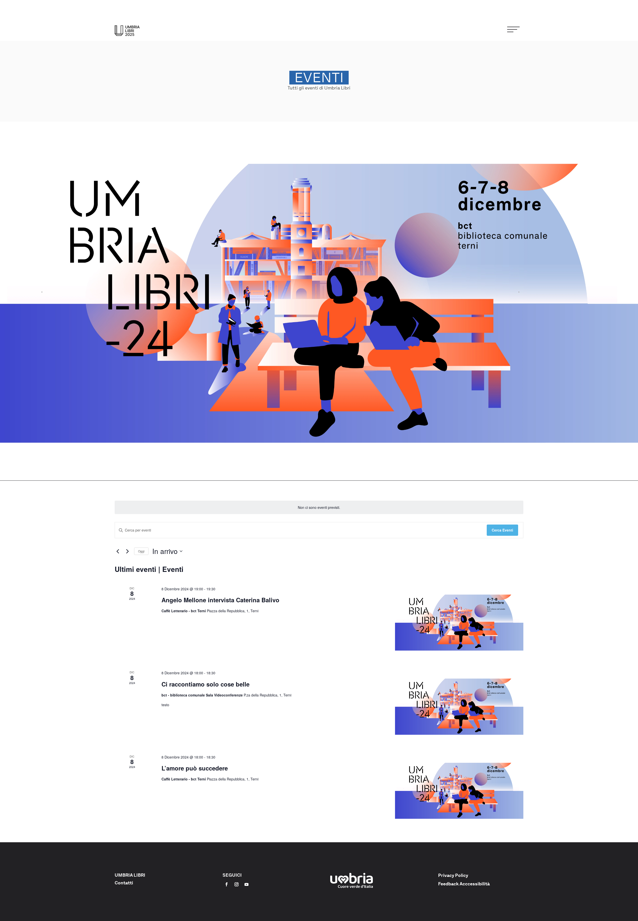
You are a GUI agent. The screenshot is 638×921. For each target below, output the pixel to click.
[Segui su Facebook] (227, 884)
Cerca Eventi (502, 530)
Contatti (124, 883)
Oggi (141, 551)
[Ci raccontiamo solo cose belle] (459, 706)
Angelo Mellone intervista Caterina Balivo (220, 600)
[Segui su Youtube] (246, 884)
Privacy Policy (453, 875)
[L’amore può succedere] (459, 790)
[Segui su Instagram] (236, 884)
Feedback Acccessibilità (464, 884)
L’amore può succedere (194, 768)
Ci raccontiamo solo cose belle (205, 684)
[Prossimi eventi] (127, 551)
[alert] (319, 507)
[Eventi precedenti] (118, 551)
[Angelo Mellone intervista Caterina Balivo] (459, 622)
